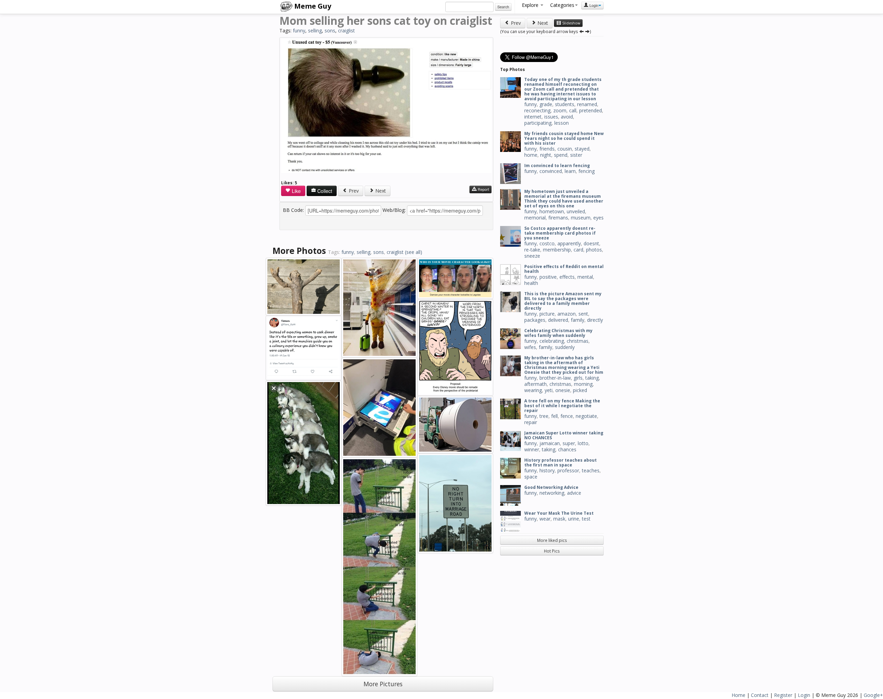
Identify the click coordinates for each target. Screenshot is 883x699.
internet (533, 116)
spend (560, 155)
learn (570, 171)
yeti (549, 390)
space (530, 476)
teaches (590, 470)
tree (543, 416)
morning (583, 384)
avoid (567, 116)
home (530, 155)
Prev (353, 190)
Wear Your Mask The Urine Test (559, 513)
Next (380, 190)
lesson (561, 123)
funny (299, 30)
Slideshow (570, 23)
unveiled (576, 211)
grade (545, 104)
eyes (598, 217)
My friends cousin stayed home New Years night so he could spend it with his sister (564, 138)
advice (574, 493)
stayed (582, 148)
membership (557, 249)
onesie (562, 390)
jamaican (549, 443)
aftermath (535, 384)
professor (568, 470)
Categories (562, 5)
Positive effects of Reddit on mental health (564, 269)
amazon (566, 313)
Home (738, 695)
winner (531, 449)
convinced (550, 171)
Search (503, 6)
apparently (569, 243)
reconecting (537, 110)
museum (581, 217)
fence (566, 416)
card (578, 249)
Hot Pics (552, 551)
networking (551, 493)
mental (585, 277)
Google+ (873, 695)
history (547, 470)
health (531, 283)
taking (592, 377)
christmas (577, 341)
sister (576, 155)
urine (573, 518)
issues (551, 116)
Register (783, 695)
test (586, 518)
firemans (558, 217)
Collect (324, 190)
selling (315, 30)
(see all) (413, 252)
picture (547, 313)
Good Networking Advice (551, 487)
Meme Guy (311, 6)
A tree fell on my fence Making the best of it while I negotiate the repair (562, 405)
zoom (559, 110)
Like (295, 190)
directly (595, 320)
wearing (533, 390)
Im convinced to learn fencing (557, 165)
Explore (531, 5)
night (545, 155)
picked (580, 390)
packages (534, 320)
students (564, 104)
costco (547, 243)
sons (330, 30)
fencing (586, 171)
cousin (564, 148)
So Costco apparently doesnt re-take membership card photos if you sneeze (560, 233)
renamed (587, 104)
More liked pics (552, 540)
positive (548, 277)
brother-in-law (555, 377)
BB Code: (293, 210)
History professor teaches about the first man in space (560, 462)
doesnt (591, 243)
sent (583, 313)
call (572, 110)
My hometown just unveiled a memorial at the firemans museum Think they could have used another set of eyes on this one (563, 198)
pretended (590, 110)
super (569, 443)
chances (567, 449)
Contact (759, 695)
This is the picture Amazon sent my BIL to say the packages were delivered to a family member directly (563, 301)
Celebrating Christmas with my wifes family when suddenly (558, 333)
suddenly (565, 347)
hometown (551, 211)
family (577, 320)
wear (544, 518)
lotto (583, 443)
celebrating (551, 341)
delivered (558, 320)
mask (559, 518)
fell (554, 416)
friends (547, 148)
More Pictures (383, 684)
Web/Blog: (394, 210)
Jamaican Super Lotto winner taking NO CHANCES (563, 435)
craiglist (346, 30)
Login (593, 5)
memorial (535, 217)
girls (578, 377)
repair (530, 422)
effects (567, 277)
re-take (532, 249)
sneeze (532, 256)
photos (594, 249)
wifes (530, 347)
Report (483, 189)
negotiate (586, 416)
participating (538, 123)
